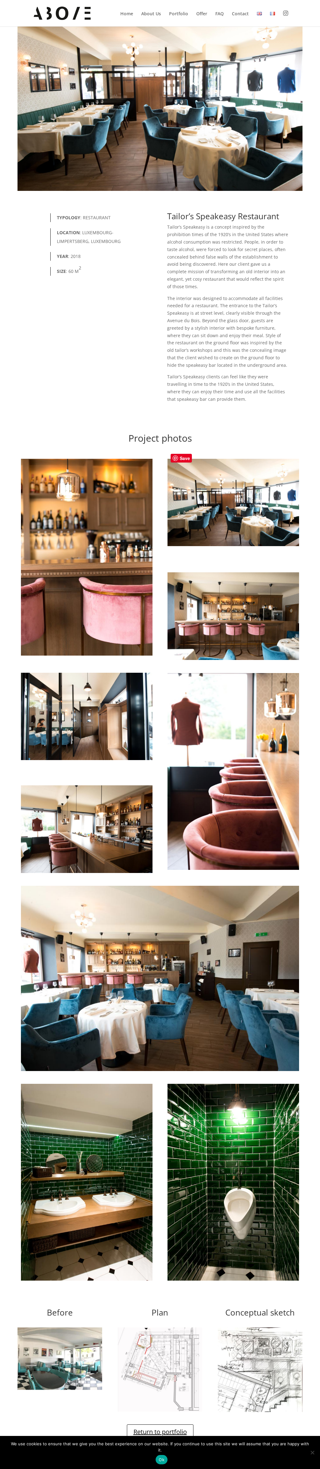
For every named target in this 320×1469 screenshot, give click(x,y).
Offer (201, 14)
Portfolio (178, 14)
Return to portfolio (160, 1432)
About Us (151, 14)
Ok (161, 1459)
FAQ (219, 14)
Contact (240, 14)
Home (126, 14)
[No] (312, 1452)
